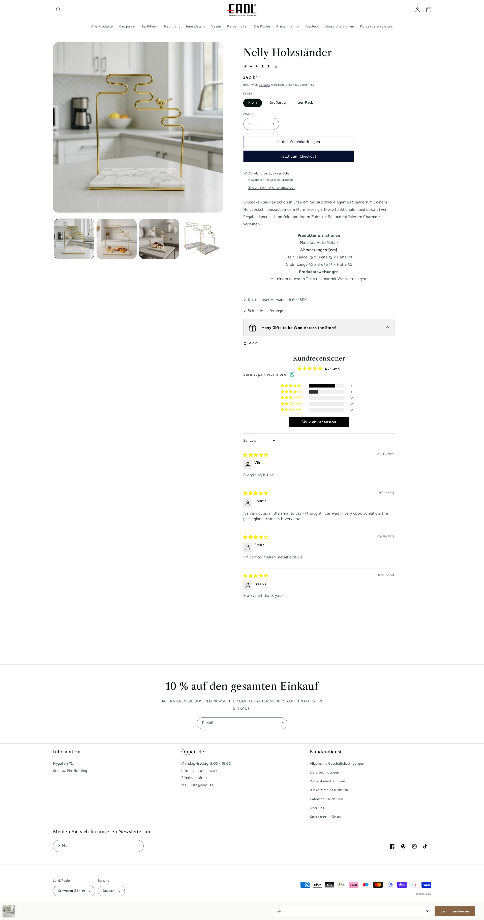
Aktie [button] (253, 343)
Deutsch (109, 891)
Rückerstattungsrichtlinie (329, 790)
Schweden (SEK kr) (71, 891)
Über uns (317, 808)
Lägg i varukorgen (455, 911)
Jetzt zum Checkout (298, 156)
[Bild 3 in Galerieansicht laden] (159, 239)
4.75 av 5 (332, 368)
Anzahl (248, 113)
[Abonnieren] (281, 723)
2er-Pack (305, 103)
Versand (264, 84)
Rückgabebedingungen (327, 781)
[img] (255, 455)
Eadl (428, 894)
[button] (58, 9)
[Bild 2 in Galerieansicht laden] (116, 239)
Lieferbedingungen (324, 773)
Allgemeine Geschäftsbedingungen (337, 764)
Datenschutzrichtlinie (326, 799)
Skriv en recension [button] (318, 422)
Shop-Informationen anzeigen (271, 188)
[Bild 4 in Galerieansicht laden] (201, 239)
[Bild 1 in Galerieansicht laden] (74, 239)
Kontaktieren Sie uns (326, 817)
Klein (252, 103)
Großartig (277, 103)
